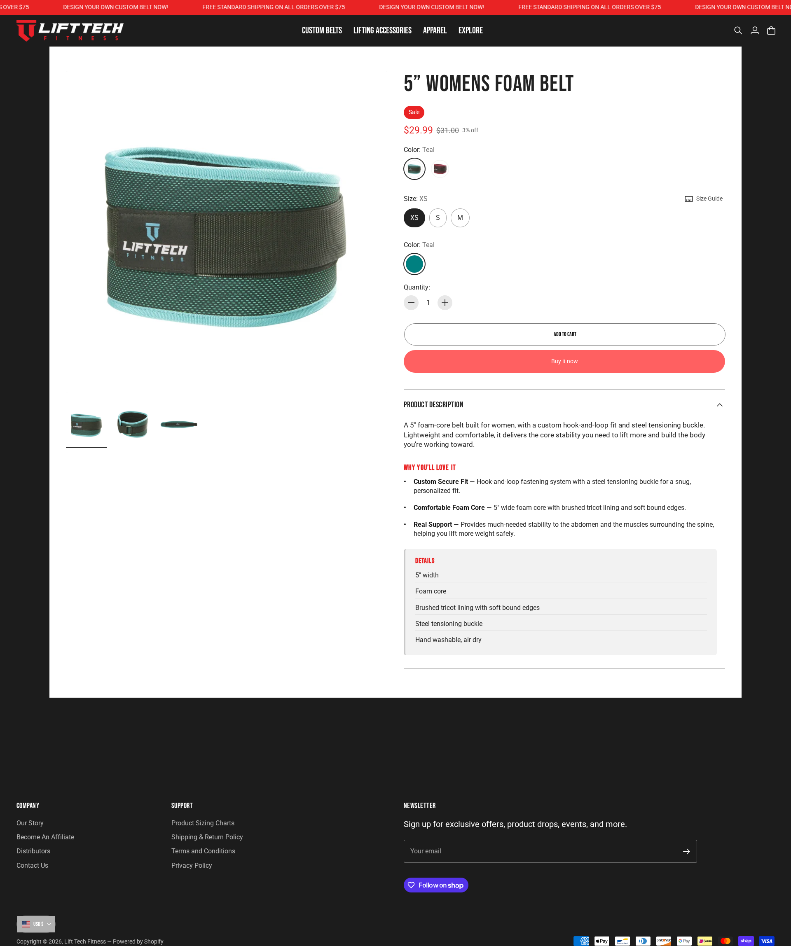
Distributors (33, 851)
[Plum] (440, 169)
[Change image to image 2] (132, 424)
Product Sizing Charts (202, 823)
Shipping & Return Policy (207, 837)
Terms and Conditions (203, 851)
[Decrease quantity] (411, 302)
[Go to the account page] (755, 30)
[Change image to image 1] (86, 424)
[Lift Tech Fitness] (70, 31)
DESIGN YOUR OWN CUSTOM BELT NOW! (101, 7)
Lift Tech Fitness (85, 941)
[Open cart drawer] (771, 30)
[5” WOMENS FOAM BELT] (226, 231)
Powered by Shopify (138, 941)
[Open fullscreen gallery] (372, 377)
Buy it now (564, 361)
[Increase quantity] (445, 302)
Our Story (30, 823)
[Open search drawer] (738, 30)
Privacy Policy (191, 865)
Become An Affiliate (45, 837)
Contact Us (32, 865)
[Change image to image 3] (178, 424)
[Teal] (414, 169)
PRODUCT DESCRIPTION (433, 405)
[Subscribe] (686, 851)
